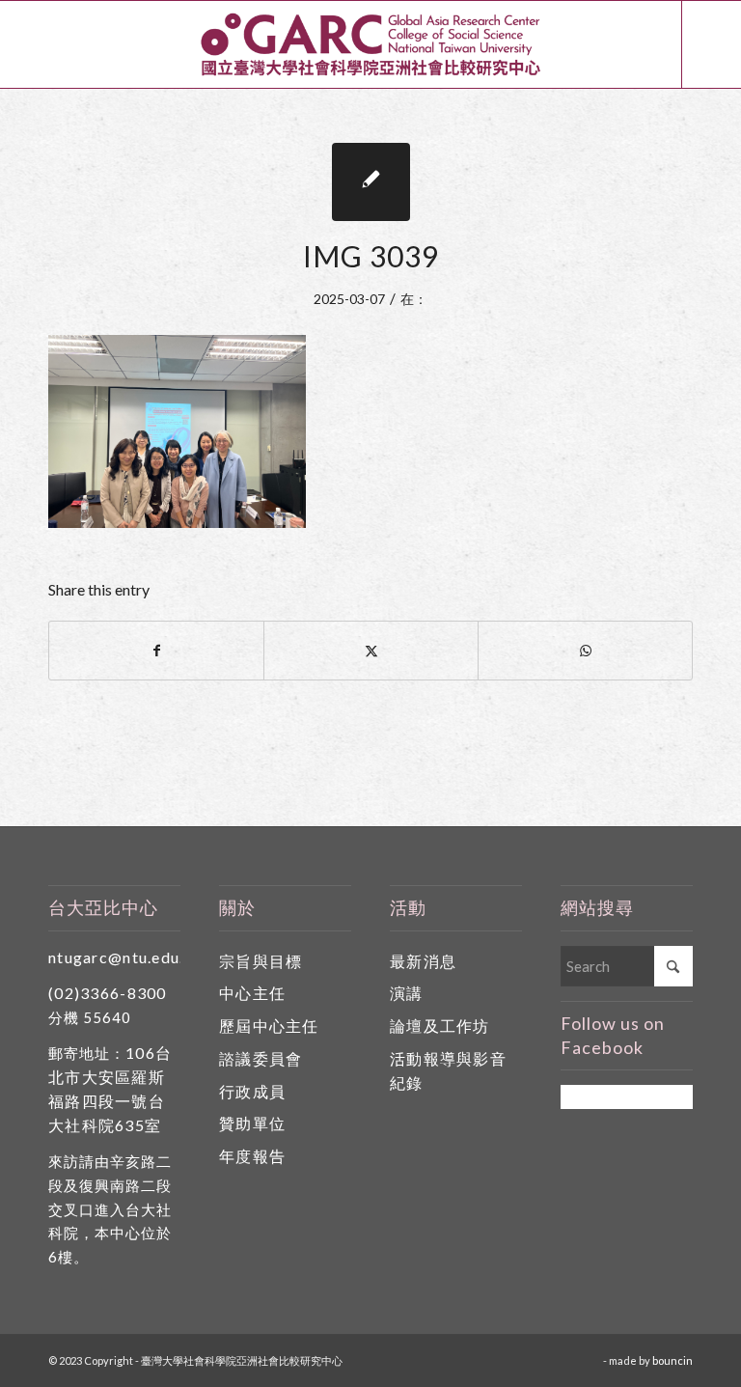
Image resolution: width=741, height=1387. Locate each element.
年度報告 (252, 1156)
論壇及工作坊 (440, 1025)
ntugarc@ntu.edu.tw (126, 957)
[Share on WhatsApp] (585, 651)
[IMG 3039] (371, 182)
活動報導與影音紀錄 (448, 1070)
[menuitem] (647, 44)
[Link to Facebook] (712, 44)
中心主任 (252, 993)
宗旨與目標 (260, 961)
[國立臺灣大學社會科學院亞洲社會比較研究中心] (370, 44)
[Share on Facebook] (156, 651)
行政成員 (252, 1091)
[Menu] (647, 44)
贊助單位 (252, 1123)
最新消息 (423, 961)
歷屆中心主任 (269, 1025)
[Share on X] (371, 651)
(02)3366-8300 (107, 993)
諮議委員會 (260, 1058)
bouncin (672, 1360)
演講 (407, 993)
